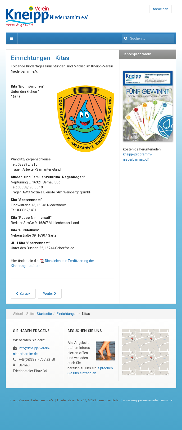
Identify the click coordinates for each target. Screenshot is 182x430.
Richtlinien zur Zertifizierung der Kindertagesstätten (52, 263)
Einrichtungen (67, 314)
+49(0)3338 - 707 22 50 (37, 359)
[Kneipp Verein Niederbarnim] (58, 16)
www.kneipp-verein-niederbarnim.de (147, 400)
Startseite (44, 314)
